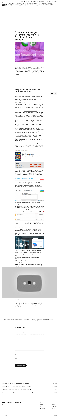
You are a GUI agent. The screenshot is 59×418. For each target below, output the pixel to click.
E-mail (16, 354)
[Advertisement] (29, 18)
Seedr (16, 204)
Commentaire (17, 337)
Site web (16, 358)
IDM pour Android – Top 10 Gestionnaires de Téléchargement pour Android (19, 392)
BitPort (16, 252)
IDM (17, 62)
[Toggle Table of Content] (55, 93)
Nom (15, 349)
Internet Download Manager (4, 4)
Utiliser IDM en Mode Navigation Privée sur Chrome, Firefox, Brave (17, 386)
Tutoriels (21, 62)
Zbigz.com (24, 170)
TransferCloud (18, 229)
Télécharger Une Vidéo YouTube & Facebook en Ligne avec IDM (16, 389)
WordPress (55, 415)
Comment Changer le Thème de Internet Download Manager (16, 383)
